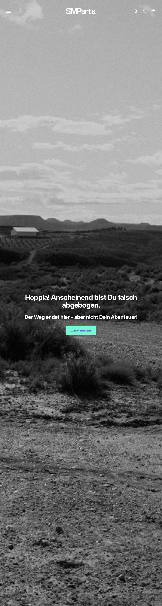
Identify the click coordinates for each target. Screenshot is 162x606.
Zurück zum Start (81, 330)
